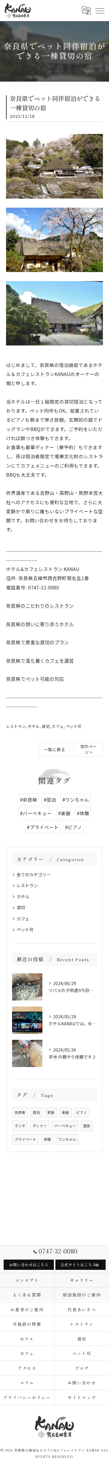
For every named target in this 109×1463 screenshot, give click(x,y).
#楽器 (64, 813)
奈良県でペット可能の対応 (35, 678)
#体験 (83, 813)
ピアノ (81, 1112)
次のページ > (88, 749)
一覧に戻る (54, 749)
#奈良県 (28, 799)
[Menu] (100, 10)
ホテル (34, 726)
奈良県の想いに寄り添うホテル (40, 624)
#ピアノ (73, 827)
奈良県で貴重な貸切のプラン (37, 642)
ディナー (40, 1125)
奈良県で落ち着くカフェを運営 (40, 660)
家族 (50, 1112)
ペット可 (73, 726)
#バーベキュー (36, 813)
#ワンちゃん (75, 799)
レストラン (16, 726)
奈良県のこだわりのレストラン (40, 605)
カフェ (58, 726)
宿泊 (36, 1112)
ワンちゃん (67, 1139)
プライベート (25, 1139)
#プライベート (43, 827)
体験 (47, 1139)
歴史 (87, 1125)
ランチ (20, 1125)
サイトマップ (82, 1397)
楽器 (65, 1112)
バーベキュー (65, 1125)
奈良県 (20, 1112)
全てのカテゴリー (34, 874)
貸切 (46, 726)
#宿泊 (50, 799)
